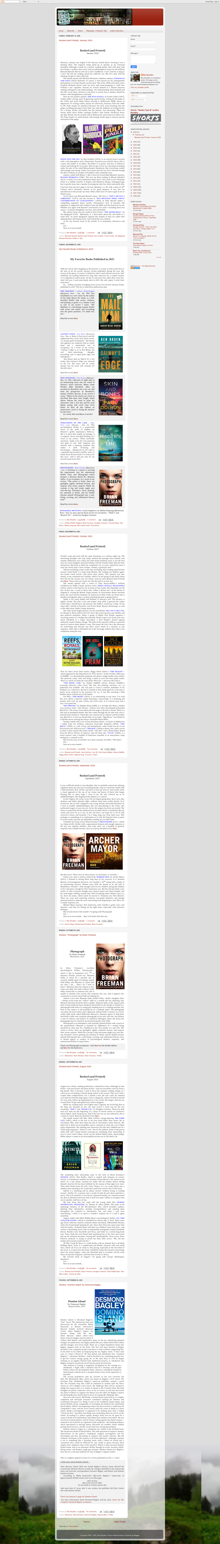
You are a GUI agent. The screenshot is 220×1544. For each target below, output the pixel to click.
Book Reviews (79, 1056)
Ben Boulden (148, 75)
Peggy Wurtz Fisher (66, 755)
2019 (135, 160)
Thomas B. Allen (75, 1274)
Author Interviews (116, 31)
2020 (135, 157)
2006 (135, 196)
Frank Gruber (109, 236)
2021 (135, 154)
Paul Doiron (95, 525)
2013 (135, 178)
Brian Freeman (88, 523)
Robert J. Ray (77, 238)
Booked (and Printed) (85, 236)
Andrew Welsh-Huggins (73, 523)
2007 (135, 193)
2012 (135, 181)
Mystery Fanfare (139, 205)
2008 (135, 190)
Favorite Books (113, 523)
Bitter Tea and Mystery (142, 251)
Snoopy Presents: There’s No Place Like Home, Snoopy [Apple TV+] (145, 228)
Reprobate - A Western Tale (96, 31)
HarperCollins (102, 1515)
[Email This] (103, 233)
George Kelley (138, 225)
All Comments (138, 100)
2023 (135, 148)
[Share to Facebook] (109, 233)
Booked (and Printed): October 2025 (75, 536)
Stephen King (79, 755)
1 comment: (90, 233)
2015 (135, 172)
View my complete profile (140, 87)
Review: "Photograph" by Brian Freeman (77, 935)
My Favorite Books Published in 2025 (76, 249)
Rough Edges (138, 214)
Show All (159, 257)
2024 (135, 145)
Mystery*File (138, 234)
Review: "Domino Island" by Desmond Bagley (80, 1285)
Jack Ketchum (86, 752)
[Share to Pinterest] (111, 233)
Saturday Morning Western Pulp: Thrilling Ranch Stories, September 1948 (144, 217)
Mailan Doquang (70, 525)
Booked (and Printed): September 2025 (77, 765)
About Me (70, 31)
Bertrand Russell (71, 236)
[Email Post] (98, 233)
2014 (135, 175)
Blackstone (69, 1056)
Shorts (80, 31)
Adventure (68, 1515)
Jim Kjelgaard (120, 236)
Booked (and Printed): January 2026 (75, 40)
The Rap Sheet (138, 243)
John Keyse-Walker (105, 752)
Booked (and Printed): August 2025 (75, 1066)
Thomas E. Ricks (91, 755)
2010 (135, 184)
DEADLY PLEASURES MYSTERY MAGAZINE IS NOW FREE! (144, 207)
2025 (135, 142)
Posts (135, 96)
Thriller (99, 1056)
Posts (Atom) (73, 1526)
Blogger (136, 1535)
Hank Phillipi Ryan (113, 1271)
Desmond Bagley (90, 1515)
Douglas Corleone (100, 523)
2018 (135, 163)
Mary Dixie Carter (83, 525)
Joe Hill (95, 752)
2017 (135, 166)
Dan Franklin (98, 236)
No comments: (92, 749)
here (76, 318)
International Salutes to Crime (143, 245)
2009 (135, 187)
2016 (135, 169)
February (138, 135)
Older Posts (119, 1521)
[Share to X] (107, 233)
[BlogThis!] (105, 233)
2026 (135, 132)
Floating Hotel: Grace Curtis (142, 252)
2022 (135, 151)
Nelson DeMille (118, 752)
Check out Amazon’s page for (78, 1496)
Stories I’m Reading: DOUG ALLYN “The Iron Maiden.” (144, 237)
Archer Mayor (69, 924)
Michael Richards (65, 238)
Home (61, 31)
